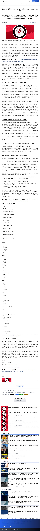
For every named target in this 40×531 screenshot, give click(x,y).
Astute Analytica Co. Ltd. (34, 22)
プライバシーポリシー (5, 522)
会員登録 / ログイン (35, 1)
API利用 (17, 522)
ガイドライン (13, 522)
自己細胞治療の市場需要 (17, 392)
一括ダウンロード (20, 386)
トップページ (4, 518)
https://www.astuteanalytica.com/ (13, 367)
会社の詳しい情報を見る (20, 400)
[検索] (30, 1)
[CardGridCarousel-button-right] (38, 381)
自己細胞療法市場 (24, 392)
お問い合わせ (22, 522)
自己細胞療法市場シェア (31, 392)
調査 (8, 390)
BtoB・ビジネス (12, 390)
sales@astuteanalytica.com (12, 364)
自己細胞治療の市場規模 (9, 392)
